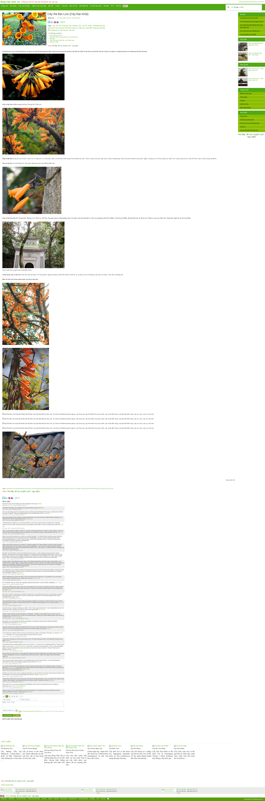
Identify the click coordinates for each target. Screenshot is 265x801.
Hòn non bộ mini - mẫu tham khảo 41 (187, 789)
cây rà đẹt (78, 28)
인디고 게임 (58, 582)
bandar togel (25, 669)
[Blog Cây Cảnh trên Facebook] (57, 22)
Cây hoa (68, 18)
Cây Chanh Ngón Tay (94, 748)
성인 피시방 (41, 609)
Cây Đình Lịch (114, 748)
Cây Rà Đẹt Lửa (58, 25)
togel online (11, 667)
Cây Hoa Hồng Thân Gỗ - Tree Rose (255, 54)
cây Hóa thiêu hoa (68, 28)
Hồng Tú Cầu (54, 42)
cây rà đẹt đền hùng (89, 28)
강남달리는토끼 (43, 674)
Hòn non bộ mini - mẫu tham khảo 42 (255, 79)
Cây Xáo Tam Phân (159, 748)
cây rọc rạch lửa (69, 30)
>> (22, 696)
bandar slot (29, 519)
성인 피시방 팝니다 (17, 617)
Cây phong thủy (75, 18)
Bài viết (242, 14)
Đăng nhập (248, 1)
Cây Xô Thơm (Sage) (30, 748)
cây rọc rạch (59, 30)
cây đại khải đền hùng (90, 488)
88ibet (42, 508)
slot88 (17, 597)
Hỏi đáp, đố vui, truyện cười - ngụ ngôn (251, 135)
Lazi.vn (62, 22)
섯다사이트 (37, 578)
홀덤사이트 (8, 590)
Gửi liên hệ (261, 1)
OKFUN (39, 504)
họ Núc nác (80, 25)
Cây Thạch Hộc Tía (56, 35)
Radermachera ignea (43, 488)
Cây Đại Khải (70, 25)
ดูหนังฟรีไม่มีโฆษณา (20, 646)
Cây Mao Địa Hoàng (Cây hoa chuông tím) (64, 37)
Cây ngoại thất (61, 18)
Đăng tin (254, 1)
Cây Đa (52, 38)
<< (3, 696)
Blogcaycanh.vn (258, 799)
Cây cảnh (243, 39)
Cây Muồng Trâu (7, 748)
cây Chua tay (56, 28)
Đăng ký (241, 1)
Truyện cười (244, 90)
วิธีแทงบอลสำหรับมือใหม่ (18, 686)
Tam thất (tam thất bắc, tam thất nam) (62, 40)
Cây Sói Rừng (135, 748)
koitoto (13, 649)
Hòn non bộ (244, 64)
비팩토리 (38, 662)
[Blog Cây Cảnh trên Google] (54, 22)
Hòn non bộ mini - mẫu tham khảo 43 (255, 69)
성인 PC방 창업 (22, 622)
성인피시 (48, 628)
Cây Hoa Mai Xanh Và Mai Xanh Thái (255, 44)
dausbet (60, 532)
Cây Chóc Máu (179, 748)
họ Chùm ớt (89, 25)
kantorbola (47, 513)
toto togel (29, 691)
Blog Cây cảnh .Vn (10, 2)
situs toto (7, 640)
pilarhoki (52, 680)
